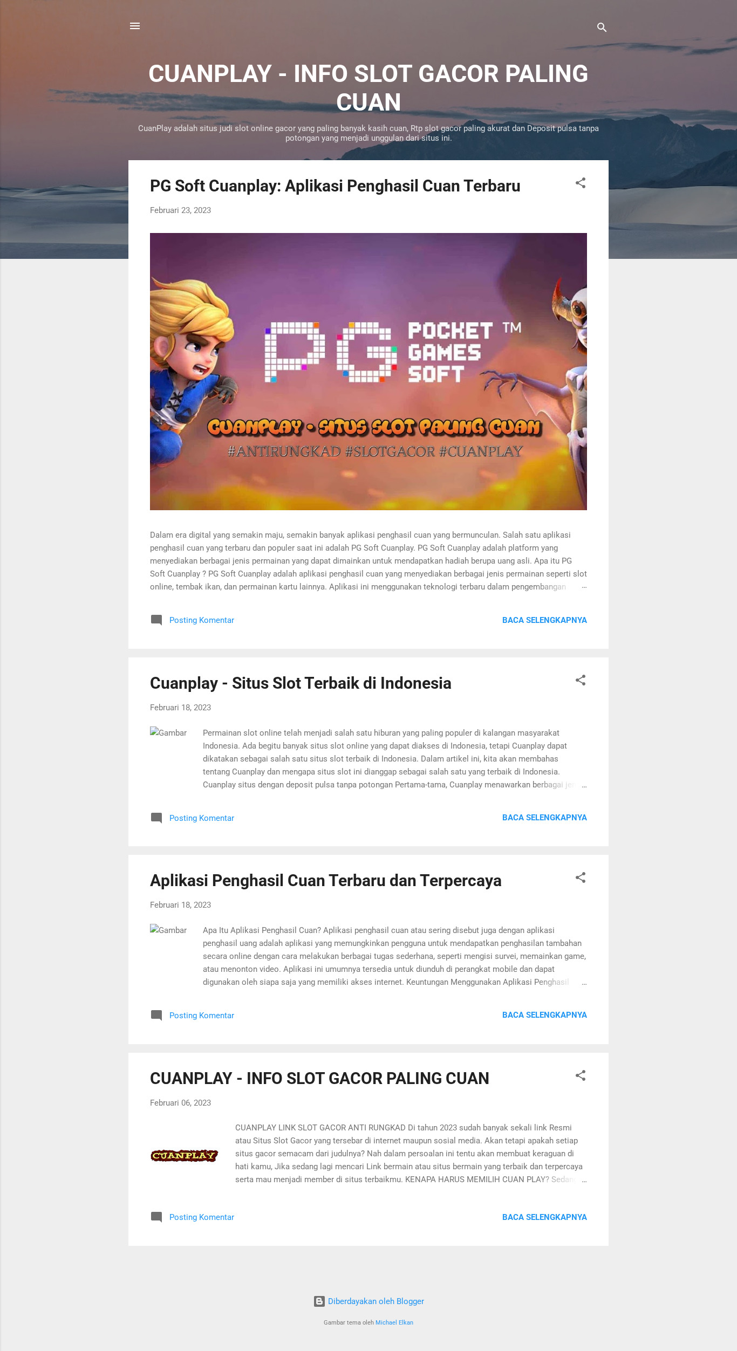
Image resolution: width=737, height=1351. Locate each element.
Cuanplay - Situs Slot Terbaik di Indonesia (301, 683)
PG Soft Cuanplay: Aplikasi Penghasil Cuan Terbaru (335, 185)
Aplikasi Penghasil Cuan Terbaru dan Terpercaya (326, 880)
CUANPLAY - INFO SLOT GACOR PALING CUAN (319, 1078)
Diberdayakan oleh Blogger (375, 1301)
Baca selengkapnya (544, 620)
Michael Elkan (394, 1322)
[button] (580, 184)
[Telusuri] (602, 29)
